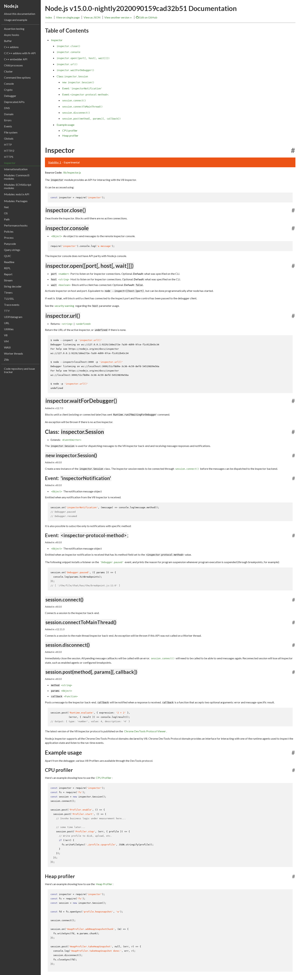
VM (6, 341)
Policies (8, 231)
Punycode (10, 243)
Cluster (8, 71)
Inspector (10, 162)
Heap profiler (70, 135)
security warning (64, 305)
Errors (7, 120)
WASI (7, 347)
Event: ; (85, 94)
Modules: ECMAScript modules (17, 186)
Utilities (9, 329)
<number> (63, 273)
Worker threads (13, 353)
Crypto (8, 89)
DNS (7, 108)
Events (8, 126)
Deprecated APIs (14, 101)
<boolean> (64, 285)
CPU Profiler (103, 777)
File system (10, 132)
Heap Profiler (104, 884)
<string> (63, 279)
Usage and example (15, 19)
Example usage (65, 124)
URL (6, 323)
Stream (8, 280)
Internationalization (16, 169)
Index (48, 17)
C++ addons (11, 47)
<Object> (56, 236)
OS (6, 213)
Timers (8, 292)
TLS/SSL (9, 298)
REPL (7, 268)
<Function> (71, 696)
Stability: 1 (54, 162)
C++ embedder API (15, 59)
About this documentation (19, 13)
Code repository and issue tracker (19, 370)
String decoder (13, 286)
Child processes (13, 65)
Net (6, 207)
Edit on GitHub (148, 17)
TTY (7, 310)
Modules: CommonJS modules (16, 177)
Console (9, 83)
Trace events (11, 304)
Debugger (10, 95)
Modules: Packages (16, 201)
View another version (118, 17)
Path (7, 219)
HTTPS (8, 156)
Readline (9, 262)
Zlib (6, 359)
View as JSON (92, 17)
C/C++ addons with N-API (20, 53)
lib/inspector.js (72, 172)
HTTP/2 (9, 150)
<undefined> (83, 324)
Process (9, 237)
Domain (8, 114)
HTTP (8, 144)
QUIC (7, 256)
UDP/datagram (13, 316)
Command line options (17, 77)
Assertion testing (14, 28)
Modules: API (16, 194)
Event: (82, 88)
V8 (5, 335)
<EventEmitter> (71, 440)
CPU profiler (70, 130)
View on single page (68, 17)
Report (8, 274)
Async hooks (11, 34)
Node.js (11, 6)
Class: (72, 76)
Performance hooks (16, 225)
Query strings (12, 249)
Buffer (8, 41)
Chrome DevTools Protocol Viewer (145, 731)
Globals (8, 138)
